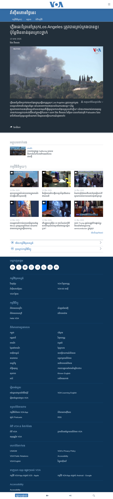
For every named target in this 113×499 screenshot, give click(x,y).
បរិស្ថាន (60, 333)
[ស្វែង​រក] (94, 495)
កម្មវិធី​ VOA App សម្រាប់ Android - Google (75, 475)
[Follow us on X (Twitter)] (18, 267)
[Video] (47, 495)
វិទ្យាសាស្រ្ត (61, 338)
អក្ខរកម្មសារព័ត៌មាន (65, 358)
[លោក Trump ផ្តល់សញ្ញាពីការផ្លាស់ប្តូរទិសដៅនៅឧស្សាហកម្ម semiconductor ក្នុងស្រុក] (88, 209)
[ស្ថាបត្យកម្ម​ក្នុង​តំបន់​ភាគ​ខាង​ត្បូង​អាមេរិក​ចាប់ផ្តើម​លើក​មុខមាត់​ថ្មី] (24, 179)
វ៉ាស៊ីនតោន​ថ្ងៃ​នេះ (16, 289)
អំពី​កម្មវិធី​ (39, 19)
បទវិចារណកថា (63, 378)
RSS (59, 417)
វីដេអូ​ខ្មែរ (13, 284)
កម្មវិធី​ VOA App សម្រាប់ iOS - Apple (24, 475)
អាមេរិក (12, 343)
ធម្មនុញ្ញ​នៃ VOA (16, 437)
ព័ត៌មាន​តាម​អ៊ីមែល (64, 412)
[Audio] (70, 495)
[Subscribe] (56, 267)
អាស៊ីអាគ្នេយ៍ (14, 353)
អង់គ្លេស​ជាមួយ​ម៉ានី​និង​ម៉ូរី (19, 393)
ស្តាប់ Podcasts (16, 417)
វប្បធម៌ (60, 343)
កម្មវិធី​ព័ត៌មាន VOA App (19, 412)
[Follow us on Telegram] (37, 267)
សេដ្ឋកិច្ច (13, 363)
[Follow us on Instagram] (31, 267)
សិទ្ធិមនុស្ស (14, 368)
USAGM (13, 451)
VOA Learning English (67, 393)
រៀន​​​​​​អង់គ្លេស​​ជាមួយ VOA (19, 398)
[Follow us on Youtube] (25, 267)
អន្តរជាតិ (13, 338)
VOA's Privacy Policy (67, 451)
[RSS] (43, 267)
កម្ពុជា (12, 333)
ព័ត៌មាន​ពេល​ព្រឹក (16, 308)
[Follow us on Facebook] (12, 267)
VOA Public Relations (19, 456)
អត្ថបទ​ (28, 19)
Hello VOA (14, 318)
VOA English (15, 461)
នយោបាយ (14, 358)
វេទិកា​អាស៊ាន (62, 313)
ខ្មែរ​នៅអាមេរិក (15, 348)
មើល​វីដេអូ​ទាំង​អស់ (97, 233)
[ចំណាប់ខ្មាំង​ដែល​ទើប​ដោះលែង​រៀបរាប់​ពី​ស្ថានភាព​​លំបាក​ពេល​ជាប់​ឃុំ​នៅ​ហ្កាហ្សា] (88, 179)
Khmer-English (64, 373)
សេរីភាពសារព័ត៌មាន (65, 363)
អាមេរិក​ (29, 148)
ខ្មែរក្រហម (61, 348)
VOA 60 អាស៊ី (63, 289)
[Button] (15, 127)
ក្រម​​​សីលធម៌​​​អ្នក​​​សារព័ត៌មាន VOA (70, 431)
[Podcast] (50, 267)
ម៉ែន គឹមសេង (15, 43)
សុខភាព (13, 373)
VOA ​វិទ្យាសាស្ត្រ (64, 284)
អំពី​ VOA (13, 431)
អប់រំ (11, 378)
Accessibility (63, 456)
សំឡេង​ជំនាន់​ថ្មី (63, 308)
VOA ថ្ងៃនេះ (14, 294)
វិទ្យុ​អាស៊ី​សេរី (62, 461)
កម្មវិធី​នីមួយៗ (17, 19)
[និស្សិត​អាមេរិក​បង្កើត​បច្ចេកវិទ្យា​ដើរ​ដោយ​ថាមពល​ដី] (56, 179)
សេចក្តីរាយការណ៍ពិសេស (67, 353)
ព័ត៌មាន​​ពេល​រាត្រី (16, 313)
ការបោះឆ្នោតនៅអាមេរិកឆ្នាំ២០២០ (70, 368)
